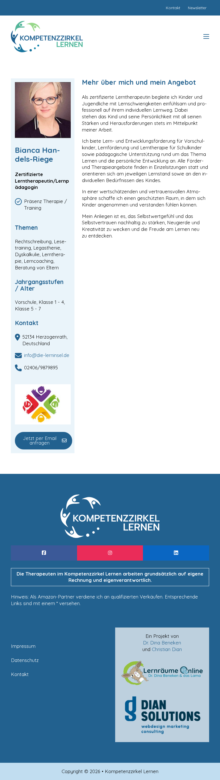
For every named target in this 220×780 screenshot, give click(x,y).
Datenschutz (25, 660)
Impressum (23, 646)
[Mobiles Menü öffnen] (206, 36)
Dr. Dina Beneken (162, 643)
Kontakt (20, 674)
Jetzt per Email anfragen (39, 440)
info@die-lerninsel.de (46, 355)
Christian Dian (167, 649)
